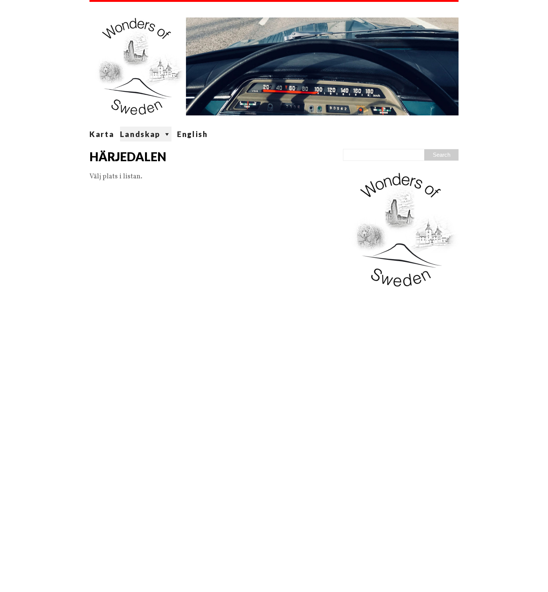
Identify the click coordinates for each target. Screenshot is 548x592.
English (192, 134)
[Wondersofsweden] (274, 64)
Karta (101, 134)
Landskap (140, 134)
